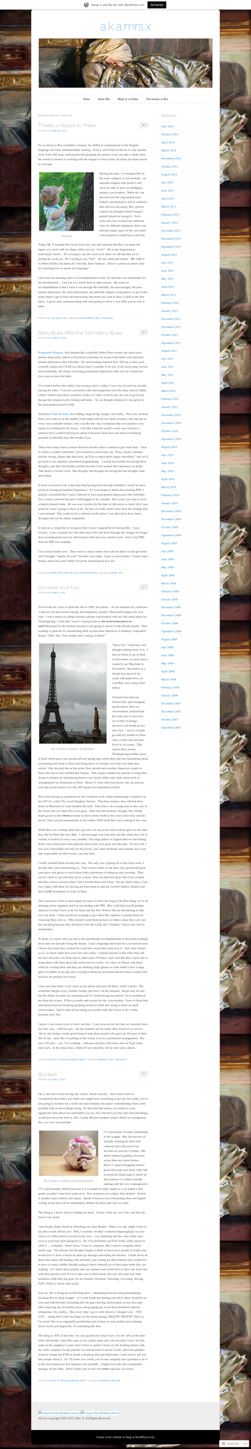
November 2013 (171, 158)
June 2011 (167, 366)
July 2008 (167, 647)
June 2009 (167, 559)
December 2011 (171, 318)
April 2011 (167, 382)
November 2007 (171, 711)
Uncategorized (88, 573)
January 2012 (169, 310)
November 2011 (171, 326)
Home (86, 99)
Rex (97, 318)
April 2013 (168, 198)
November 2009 (171, 519)
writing (115, 1381)
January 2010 (169, 503)
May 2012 (167, 278)
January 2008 (169, 695)
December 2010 (171, 414)
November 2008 (171, 615)
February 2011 (170, 398)
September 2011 (171, 342)
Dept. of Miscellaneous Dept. (68, 1060)
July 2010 (167, 455)
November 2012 (171, 238)
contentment (86, 318)
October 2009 (169, 527)
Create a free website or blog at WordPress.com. (125, 1437)
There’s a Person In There (66, 125)
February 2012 (170, 302)
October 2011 (169, 334)
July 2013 (167, 182)
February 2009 (170, 591)
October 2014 (169, 134)
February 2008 (170, 687)
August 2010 (169, 447)
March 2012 (168, 294)
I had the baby (60, 414)
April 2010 (168, 479)
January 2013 (169, 222)
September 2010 (171, 439)
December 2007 (171, 703)
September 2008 (171, 631)
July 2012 (167, 262)
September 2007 (171, 727)
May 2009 (167, 567)
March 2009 (168, 583)
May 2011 (167, 374)
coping (113, 573)
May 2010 (167, 471)
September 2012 (171, 246)
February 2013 (170, 214)
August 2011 (169, 350)
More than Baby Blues (64, 573)
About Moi (104, 99)
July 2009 (167, 551)
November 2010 (171, 423)
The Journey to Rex (157, 99)
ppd (121, 573)
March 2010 (168, 487)
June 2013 (167, 190)
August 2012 (169, 254)
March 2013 (168, 206)
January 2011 (169, 406)
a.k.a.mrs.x (125, 26)
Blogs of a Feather (128, 99)
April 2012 (168, 286)
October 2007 (169, 719)
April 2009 (168, 575)
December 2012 (171, 230)
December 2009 (171, 511)
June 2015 (167, 126)
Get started (157, 4)
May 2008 (167, 663)
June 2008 (167, 655)
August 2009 (169, 543)
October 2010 (169, 431)
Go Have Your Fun (58, 587)
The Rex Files (59, 318)
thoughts (107, 318)
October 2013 (169, 166)
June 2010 (167, 463)
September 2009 (171, 535)
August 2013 (169, 174)
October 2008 (169, 623)
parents (103, 1060)
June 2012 (167, 270)
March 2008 (168, 679)
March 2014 (168, 150)
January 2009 (169, 599)
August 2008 (169, 639)
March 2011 (168, 390)
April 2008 (168, 671)
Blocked (47, 1074)
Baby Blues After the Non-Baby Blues (80, 333)
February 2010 (170, 495)
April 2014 (168, 142)
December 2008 (171, 607)
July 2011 (167, 358)
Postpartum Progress (50, 352)
